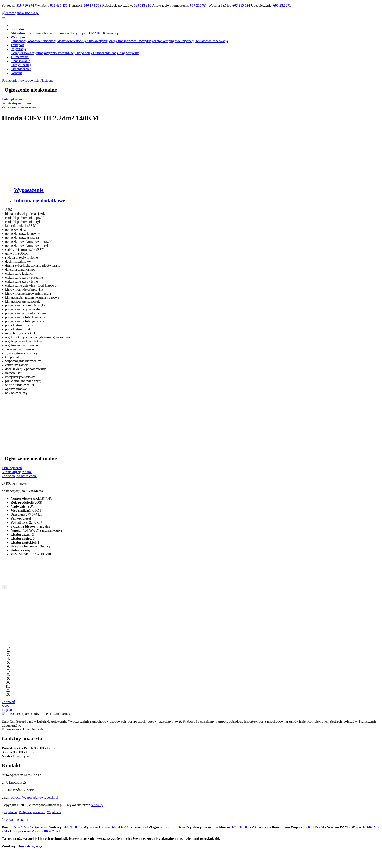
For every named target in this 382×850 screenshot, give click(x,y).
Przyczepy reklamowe (196, 41)
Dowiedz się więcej (31, 846)
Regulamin (10, 812)
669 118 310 (143, 5)
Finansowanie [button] (20, 61)
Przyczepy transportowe (119, 41)
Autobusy (79, 41)
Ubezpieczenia (21, 69)
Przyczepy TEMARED (87, 33)
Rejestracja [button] (18, 49)
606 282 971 (282, 5)
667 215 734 (199, 5)
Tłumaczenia (101, 53)
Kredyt (15, 65)
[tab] (195, 190)
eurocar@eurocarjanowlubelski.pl (34, 797)
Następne (46, 80)
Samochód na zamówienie (52, 33)
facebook (8, 819)
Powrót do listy (29, 80)
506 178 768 (93, 5)
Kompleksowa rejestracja (28, 53)
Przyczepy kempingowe (164, 41)
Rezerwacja (220, 41)
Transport (17, 45)
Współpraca (54, 812)
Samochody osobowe (26, 41)
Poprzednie (9, 80)
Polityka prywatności (32, 812)
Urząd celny (83, 53)
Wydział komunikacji (60, 53)
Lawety (141, 41)
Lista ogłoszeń (12, 99)
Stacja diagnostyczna (124, 53)
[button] (18, 29)
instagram (22, 819)
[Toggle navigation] (3, 18)
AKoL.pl (97, 805)
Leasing (25, 65)
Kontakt (16, 73)
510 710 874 (25, 5)
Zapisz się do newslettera (19, 107)
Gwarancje (111, 33)
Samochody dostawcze (57, 41)
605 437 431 (59, 5)
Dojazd (7, 710)
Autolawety (94, 41)
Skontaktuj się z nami (17, 103)
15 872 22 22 (22, 827)
